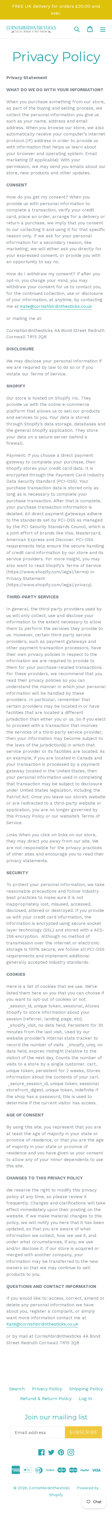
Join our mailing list (56, 1417)
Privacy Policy (47, 1388)
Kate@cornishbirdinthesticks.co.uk (56, 306)
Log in (85, 1398)
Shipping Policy (86, 1388)
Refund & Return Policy (46, 1398)
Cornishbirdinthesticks (49, 1488)
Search (17, 1388)
